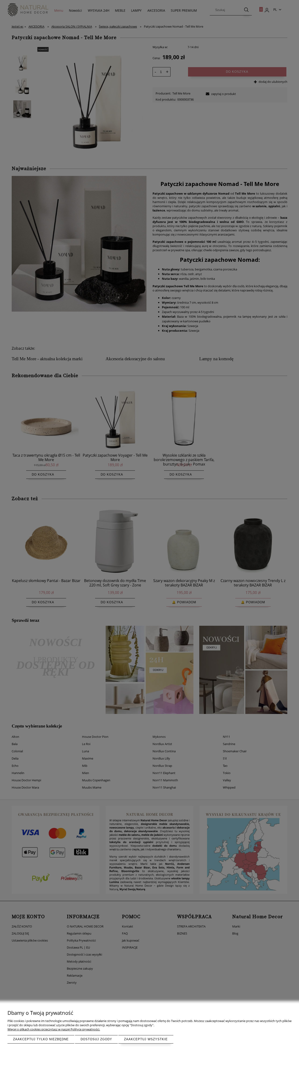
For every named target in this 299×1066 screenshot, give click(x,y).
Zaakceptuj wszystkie (146, 1039)
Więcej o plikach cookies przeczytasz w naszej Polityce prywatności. (53, 1029)
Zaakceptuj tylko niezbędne (41, 1039)
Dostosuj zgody (96, 1039)
